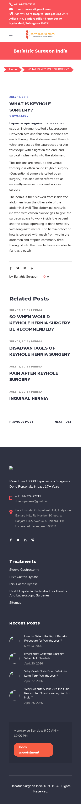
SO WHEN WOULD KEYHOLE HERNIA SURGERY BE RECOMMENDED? (39, 323)
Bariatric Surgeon (26, 276)
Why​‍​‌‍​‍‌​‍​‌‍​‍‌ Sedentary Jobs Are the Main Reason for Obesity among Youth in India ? (47, 693)
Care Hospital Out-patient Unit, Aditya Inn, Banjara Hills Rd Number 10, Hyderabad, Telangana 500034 (39, 18)
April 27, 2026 (33, 681)
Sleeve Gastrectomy (24, 569)
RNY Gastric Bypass (23, 577)
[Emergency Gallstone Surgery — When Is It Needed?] (15, 658)
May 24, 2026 (33, 646)
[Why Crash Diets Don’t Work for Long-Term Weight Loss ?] (15, 676)
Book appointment (29, 750)
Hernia (36, 310)
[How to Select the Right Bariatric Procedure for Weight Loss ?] (15, 641)
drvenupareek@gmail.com (33, 9)
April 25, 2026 (33, 703)
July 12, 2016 (18, 97)
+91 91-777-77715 (24, 4)
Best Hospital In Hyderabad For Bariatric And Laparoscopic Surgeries (38, 593)
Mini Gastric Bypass (23, 584)
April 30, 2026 (33, 664)
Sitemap (15, 602)
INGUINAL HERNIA (28, 398)
